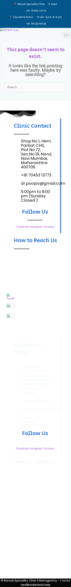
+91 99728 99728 (36, 23)
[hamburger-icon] (66, 35)
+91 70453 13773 (36, 10)
